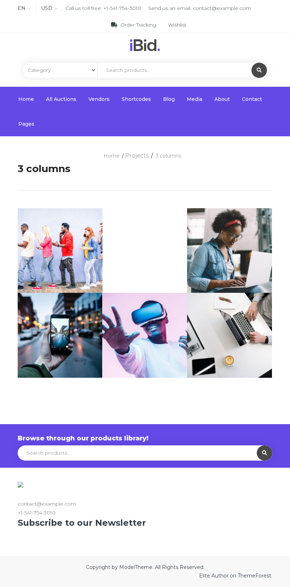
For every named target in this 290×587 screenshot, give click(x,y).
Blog (169, 99)
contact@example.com (222, 8)
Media (194, 99)
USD (46, 8)
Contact (252, 99)
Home (26, 99)
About (222, 99)
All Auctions (61, 99)
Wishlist (176, 25)
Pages (26, 124)
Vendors (99, 99)
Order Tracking (138, 25)
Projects (137, 155)
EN (21, 8)
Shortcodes (136, 99)
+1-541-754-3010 (122, 8)
